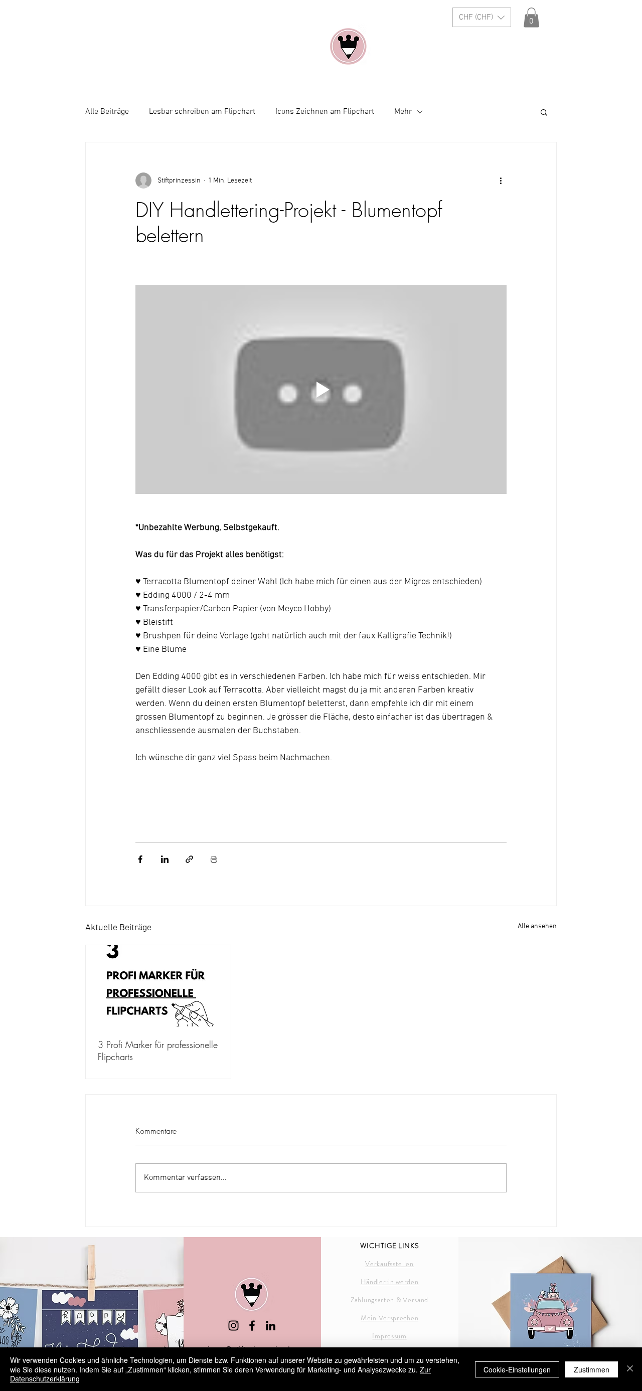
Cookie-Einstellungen (517, 1369)
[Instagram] (233, 1325)
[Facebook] (252, 1325)
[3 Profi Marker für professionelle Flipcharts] (158, 985)
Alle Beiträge (107, 112)
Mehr (403, 112)
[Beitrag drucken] (214, 859)
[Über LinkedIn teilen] (165, 859)
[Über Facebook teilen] (140, 859)
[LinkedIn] (270, 1325)
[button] (481, 17)
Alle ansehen (537, 926)
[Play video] (321, 389)
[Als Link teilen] (189, 859)
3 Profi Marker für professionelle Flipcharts (158, 1050)
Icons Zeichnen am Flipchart (324, 112)
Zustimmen (591, 1369)
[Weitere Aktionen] (501, 181)
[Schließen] (630, 1369)
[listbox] (481, 17)
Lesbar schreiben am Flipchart (202, 112)
